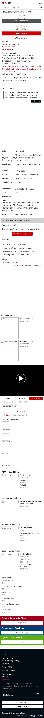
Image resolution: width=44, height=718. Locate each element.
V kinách (5, 677)
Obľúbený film (22, 33)
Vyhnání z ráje (25, 559)
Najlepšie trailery (8, 670)
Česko (12, 71)
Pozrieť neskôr (22, 38)
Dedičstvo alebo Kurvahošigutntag (27, 565)
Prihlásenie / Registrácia (22, 233)
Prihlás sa (6, 415)
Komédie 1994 (27, 78)
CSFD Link (6, 262)
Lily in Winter (6, 610)
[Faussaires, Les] (10, 328)
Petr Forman (13, 66)
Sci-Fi (18, 44)
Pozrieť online (22, 21)
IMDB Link (14, 262)
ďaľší (39, 69)
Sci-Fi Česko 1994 (23, 255)
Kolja (22, 538)
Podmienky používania (34, 715)
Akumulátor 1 (7, 81)
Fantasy (5, 44)
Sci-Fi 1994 (37, 78)
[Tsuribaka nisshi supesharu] (10, 350)
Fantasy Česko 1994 (25, 248)
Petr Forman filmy (10, 472)
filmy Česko (9, 248)
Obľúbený (37, 398)
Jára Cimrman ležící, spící (29, 533)
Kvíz (22, 642)
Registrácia (23, 411)
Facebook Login (22, 632)
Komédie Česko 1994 (27, 251)
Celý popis (36, 101)
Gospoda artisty (8, 598)
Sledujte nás (8, 695)
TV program (6, 674)
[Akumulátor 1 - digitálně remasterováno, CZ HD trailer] (22, 380)
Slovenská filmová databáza (13, 713)
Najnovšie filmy (7, 658)
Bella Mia (23, 485)
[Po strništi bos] (10, 528)
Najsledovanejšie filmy (10, 660)
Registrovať (22, 623)
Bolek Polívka (15, 69)
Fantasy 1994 (16, 78)
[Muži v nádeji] (10, 554)
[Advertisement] (22, 127)
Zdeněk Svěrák (6, 454)
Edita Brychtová (27, 66)
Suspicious (6, 592)
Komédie (12, 44)
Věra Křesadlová (29, 69)
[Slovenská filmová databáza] (6, 3)
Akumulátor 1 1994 (20, 81)
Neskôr (9, 398)
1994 (14, 315)
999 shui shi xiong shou (11, 604)
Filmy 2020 (6, 663)
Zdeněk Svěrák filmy (11, 525)
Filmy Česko (20, 245)
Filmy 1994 (6, 78)
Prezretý (23, 398)
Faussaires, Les (7, 581)
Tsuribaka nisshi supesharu (12, 586)
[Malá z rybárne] (10, 475)
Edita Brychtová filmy (12, 498)
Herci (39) (22, 16)
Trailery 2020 (7, 667)
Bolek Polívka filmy (11, 551)
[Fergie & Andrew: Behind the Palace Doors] (10, 501)
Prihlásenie (22, 703)
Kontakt (20, 715)
